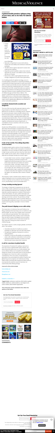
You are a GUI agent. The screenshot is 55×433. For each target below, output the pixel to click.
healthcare (8, 283)
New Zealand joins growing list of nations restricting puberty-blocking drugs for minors (45, 87)
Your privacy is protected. (7, 305)
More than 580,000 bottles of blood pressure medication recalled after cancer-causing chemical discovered (45, 139)
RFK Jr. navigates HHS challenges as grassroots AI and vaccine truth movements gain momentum (45, 132)
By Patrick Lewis (45, 109)
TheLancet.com (5, 271)
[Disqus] (17, 361)
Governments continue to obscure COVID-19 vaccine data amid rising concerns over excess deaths (45, 113)
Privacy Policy (27, 428)
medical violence (16, 283)
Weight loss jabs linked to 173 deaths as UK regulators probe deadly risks (44, 125)
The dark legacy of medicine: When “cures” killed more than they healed (45, 75)
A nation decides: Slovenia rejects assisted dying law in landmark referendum (45, 81)
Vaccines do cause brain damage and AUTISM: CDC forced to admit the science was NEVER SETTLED (45, 100)
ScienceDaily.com (6, 269)
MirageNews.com (6, 274)
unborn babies (5, 284)
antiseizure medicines (15, 281)
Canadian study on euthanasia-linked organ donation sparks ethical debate (44, 166)
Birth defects (24, 281)
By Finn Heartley (45, 134)
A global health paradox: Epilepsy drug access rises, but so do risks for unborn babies (45, 56)
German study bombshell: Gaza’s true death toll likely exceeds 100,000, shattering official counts (45, 62)
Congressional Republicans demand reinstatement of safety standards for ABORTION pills (45, 68)
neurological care (24, 283)
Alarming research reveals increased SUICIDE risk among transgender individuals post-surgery (44, 159)
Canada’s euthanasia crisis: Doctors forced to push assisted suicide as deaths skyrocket (45, 106)
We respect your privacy (21, 424)
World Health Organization (16, 284)
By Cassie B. (44, 128)
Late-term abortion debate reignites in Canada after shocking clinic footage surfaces (45, 119)
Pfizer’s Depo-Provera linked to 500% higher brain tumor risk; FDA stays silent (45, 146)
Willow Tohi (12, 20)
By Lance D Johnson (45, 96)
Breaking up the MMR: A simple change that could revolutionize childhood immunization (44, 179)
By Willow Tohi (45, 58)
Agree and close (42, 425)
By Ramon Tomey (45, 71)
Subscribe (48, 431)
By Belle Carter (44, 90)
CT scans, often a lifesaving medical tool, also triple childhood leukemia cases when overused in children (45, 94)
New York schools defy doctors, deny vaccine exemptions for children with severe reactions (44, 152)
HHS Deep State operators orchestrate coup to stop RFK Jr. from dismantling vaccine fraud (45, 172)
